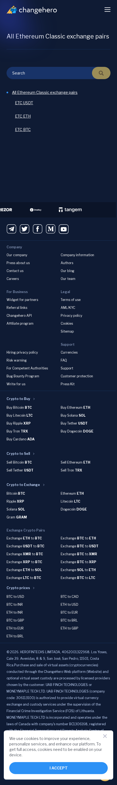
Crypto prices (18, 588)
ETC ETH (23, 116)
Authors (67, 263)
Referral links (17, 308)
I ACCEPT (59, 768)
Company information (77, 255)
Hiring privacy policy (22, 352)
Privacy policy (71, 316)
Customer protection (77, 376)
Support (67, 368)
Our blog (67, 271)
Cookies (67, 323)
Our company (17, 255)
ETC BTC (23, 129)
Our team (68, 279)
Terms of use (71, 300)
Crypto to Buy (18, 399)
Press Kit (68, 384)
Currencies (69, 352)
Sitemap (67, 331)
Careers (13, 279)
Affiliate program (20, 323)
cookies (31, 738)
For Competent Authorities (27, 368)
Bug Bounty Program (23, 376)
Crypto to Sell (18, 454)
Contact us (15, 271)
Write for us (16, 384)
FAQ (64, 360)
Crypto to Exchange (23, 485)
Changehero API (19, 316)
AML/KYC (68, 308)
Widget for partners (22, 300)
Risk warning (17, 360)
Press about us (18, 263)
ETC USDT (24, 102)
